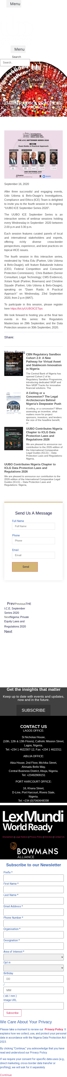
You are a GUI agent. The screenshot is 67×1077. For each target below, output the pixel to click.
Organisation (11, 929)
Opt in (6, 962)
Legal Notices (21, 837)
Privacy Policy (36, 837)
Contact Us (59, 837)
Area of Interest (13, 951)
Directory (48, 837)
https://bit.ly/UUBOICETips (26, 308)
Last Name (10, 895)
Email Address (13, 906)
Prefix (8, 872)
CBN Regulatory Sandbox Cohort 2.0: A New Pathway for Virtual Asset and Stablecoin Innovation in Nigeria (44, 361)
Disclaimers (8, 837)
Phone (16, 535)
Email (15, 550)
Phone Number (13, 917)
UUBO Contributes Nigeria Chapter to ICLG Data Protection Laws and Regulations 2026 (30, 468)
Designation (11, 940)
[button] (13, 4)
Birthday (8, 973)
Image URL (10, 1000)
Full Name (18, 521)
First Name (11, 883)
